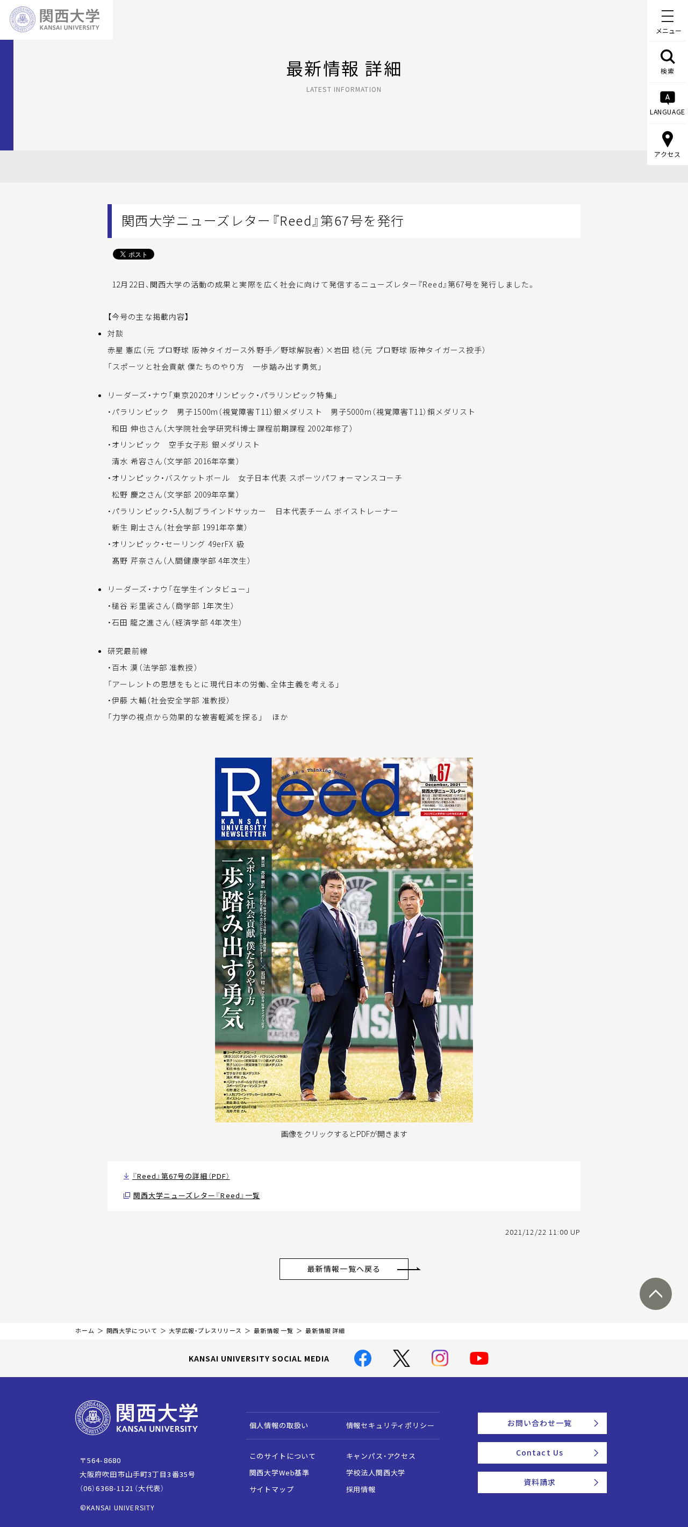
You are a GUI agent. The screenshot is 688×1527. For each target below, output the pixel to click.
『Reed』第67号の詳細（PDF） (181, 1176)
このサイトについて (283, 1456)
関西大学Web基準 (279, 1472)
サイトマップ (271, 1489)
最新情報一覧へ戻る (344, 1268)
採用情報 (361, 1489)
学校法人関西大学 (376, 1472)
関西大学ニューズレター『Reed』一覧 (196, 1195)
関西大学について (131, 1330)
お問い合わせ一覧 (539, 1422)
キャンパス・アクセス (381, 1456)
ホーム (85, 1330)
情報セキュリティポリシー (390, 1425)
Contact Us (539, 1452)
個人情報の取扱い (279, 1425)
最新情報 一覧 (273, 1330)
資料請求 (540, 1481)
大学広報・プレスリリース (205, 1330)
